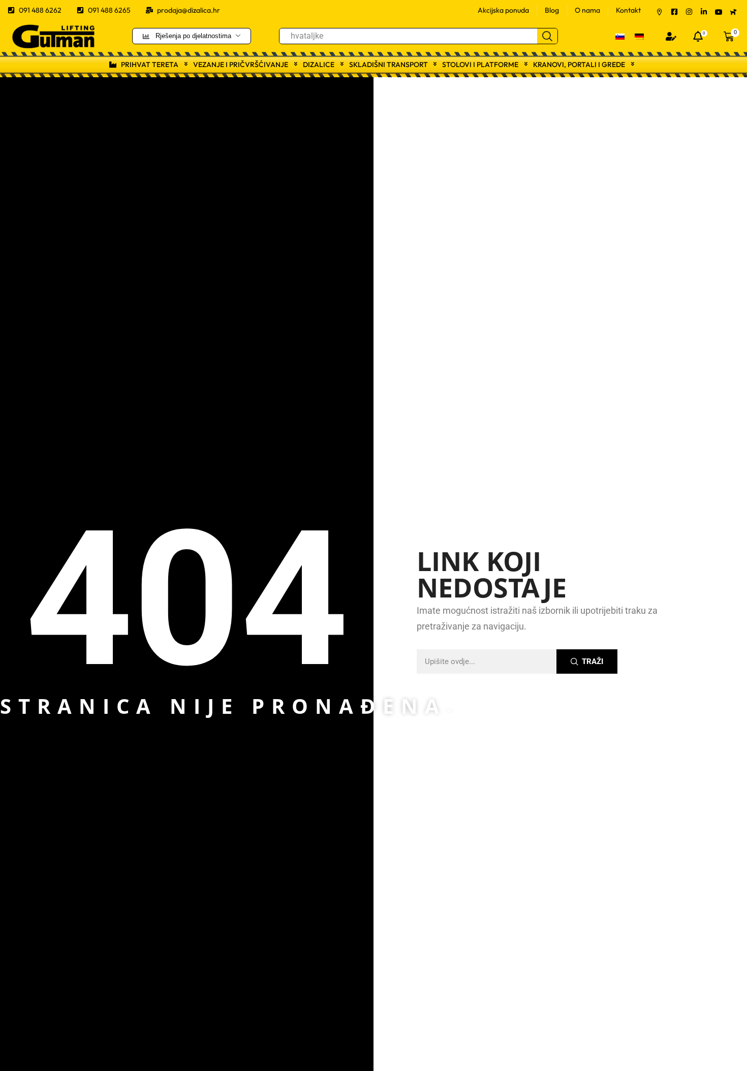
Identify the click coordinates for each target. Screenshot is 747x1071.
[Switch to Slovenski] (620, 35)
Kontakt (628, 10)
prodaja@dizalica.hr (188, 10)
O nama (587, 10)
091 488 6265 (109, 10)
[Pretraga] (547, 36)
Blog (552, 10)
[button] (671, 36)
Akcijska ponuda (503, 10)
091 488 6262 (40, 10)
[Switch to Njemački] (639, 35)
